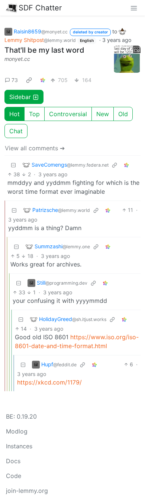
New (102, 114)
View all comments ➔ (35, 148)
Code (13, 476)
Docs (13, 461)
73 (15, 80)
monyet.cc (17, 59)
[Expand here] (127, 59)
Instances (19, 446)
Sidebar (20, 97)
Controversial (68, 114)
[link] (29, 80)
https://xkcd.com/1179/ (49, 382)
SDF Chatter (40, 7)
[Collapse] (13, 164)
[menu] (134, 7)
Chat (16, 131)
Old (123, 114)
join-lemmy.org (27, 490)
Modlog (17, 431)
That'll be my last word (44, 50)
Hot (14, 114)
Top (34, 114)
